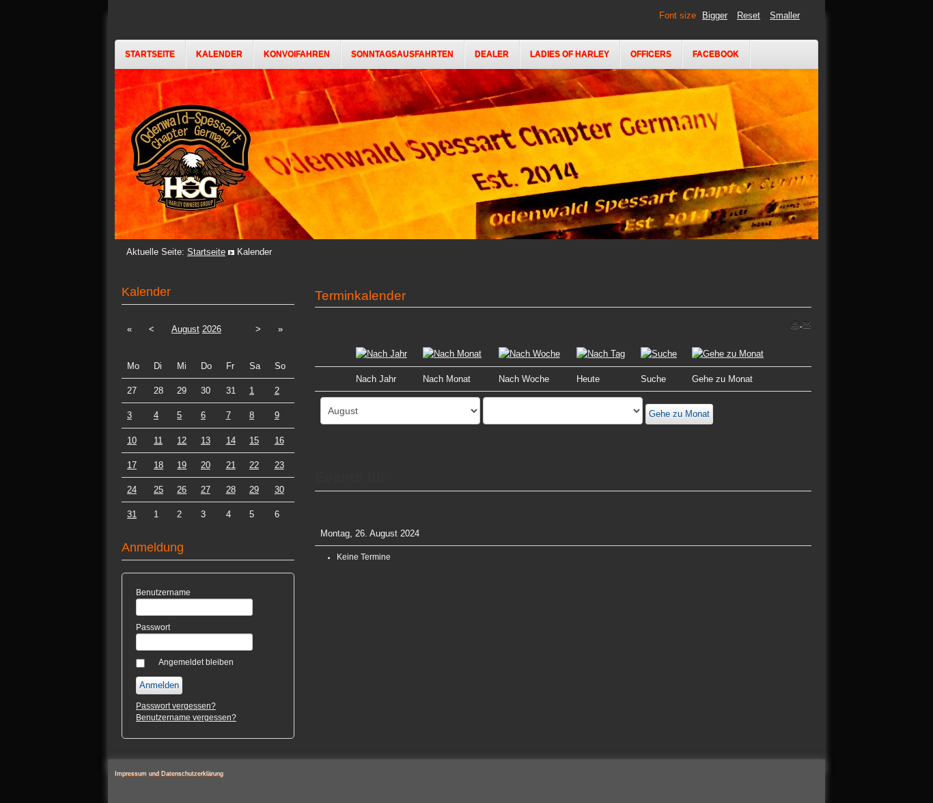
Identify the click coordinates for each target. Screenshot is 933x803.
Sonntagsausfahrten (402, 54)
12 (181, 440)
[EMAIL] (806, 323)
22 (254, 465)
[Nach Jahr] (381, 353)
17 (132, 465)
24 (132, 490)
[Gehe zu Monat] (728, 353)
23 (279, 465)
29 (254, 490)
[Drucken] (796, 323)
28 (231, 490)
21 (231, 465)
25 (158, 490)
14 (231, 440)
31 (132, 514)
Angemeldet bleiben (196, 662)
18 (158, 465)
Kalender (219, 54)
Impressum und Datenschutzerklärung (169, 773)
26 (181, 490)
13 (205, 440)
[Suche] (659, 353)
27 (205, 490)
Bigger (714, 15)
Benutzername (163, 592)
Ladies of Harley (569, 54)
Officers (650, 54)
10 (132, 440)
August (185, 329)
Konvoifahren (297, 54)
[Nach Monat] (452, 353)
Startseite (150, 54)
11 (158, 440)
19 (181, 465)
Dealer (492, 54)
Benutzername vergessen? (186, 717)
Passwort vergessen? (176, 706)
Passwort (153, 627)
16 (279, 440)
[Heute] (600, 353)
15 (254, 440)
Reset (748, 15)
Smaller (785, 15)
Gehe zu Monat (679, 414)
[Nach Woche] (529, 353)
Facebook (716, 54)
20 (205, 465)
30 (279, 490)
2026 (211, 329)
